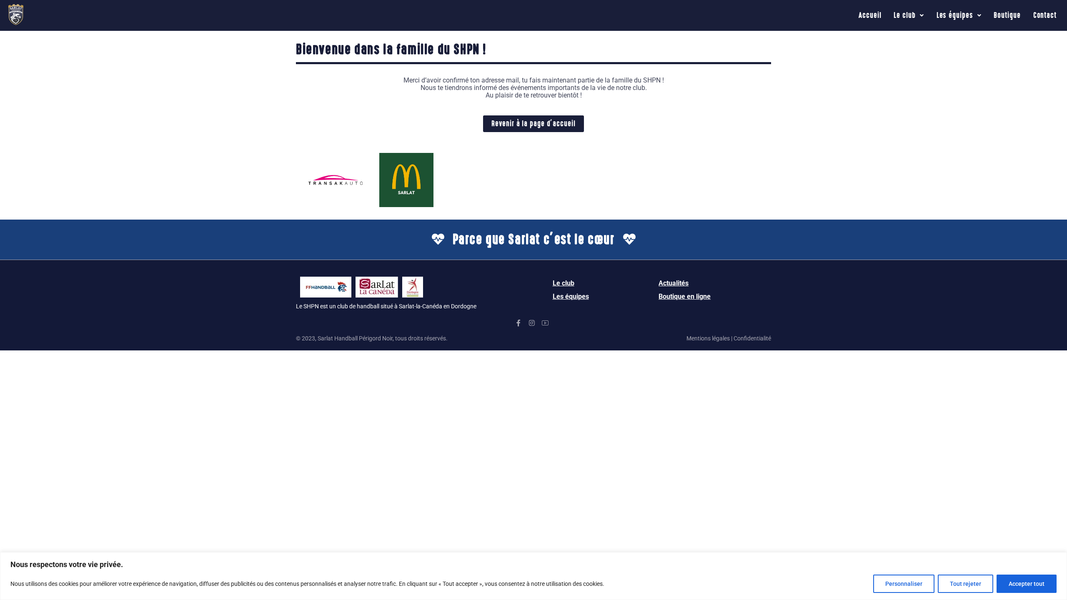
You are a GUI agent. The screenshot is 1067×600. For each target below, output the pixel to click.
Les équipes (955, 15)
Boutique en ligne (685, 296)
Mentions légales (708, 338)
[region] (533, 576)
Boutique (1007, 15)
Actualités (674, 283)
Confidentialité (752, 338)
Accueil (870, 15)
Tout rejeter (965, 583)
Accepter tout (1026, 583)
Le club (904, 15)
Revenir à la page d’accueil (533, 124)
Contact (1045, 15)
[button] (908, 15)
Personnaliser (903, 583)
